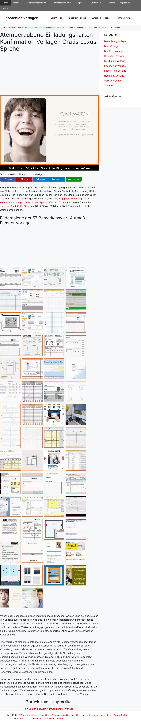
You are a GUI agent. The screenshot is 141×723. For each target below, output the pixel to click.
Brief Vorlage (57, 18)
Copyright (81, 3)
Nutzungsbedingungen (61, 3)
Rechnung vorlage (124, 18)
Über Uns (17, 3)
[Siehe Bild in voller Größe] (49, 164)
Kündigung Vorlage (114, 61)
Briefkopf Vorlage (77, 18)
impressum (125, 3)
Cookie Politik (96, 3)
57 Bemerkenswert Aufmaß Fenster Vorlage (42, 27)
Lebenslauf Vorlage (115, 66)
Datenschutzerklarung (36, 3)
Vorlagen (21, 27)
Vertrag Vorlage (113, 80)
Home (5, 3)
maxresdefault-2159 (11, 206)
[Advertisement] (49, 71)
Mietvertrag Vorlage (115, 70)
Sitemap (111, 3)
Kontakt (6, 8)
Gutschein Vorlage (100, 18)
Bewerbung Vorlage (115, 41)
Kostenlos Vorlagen (22, 18)
